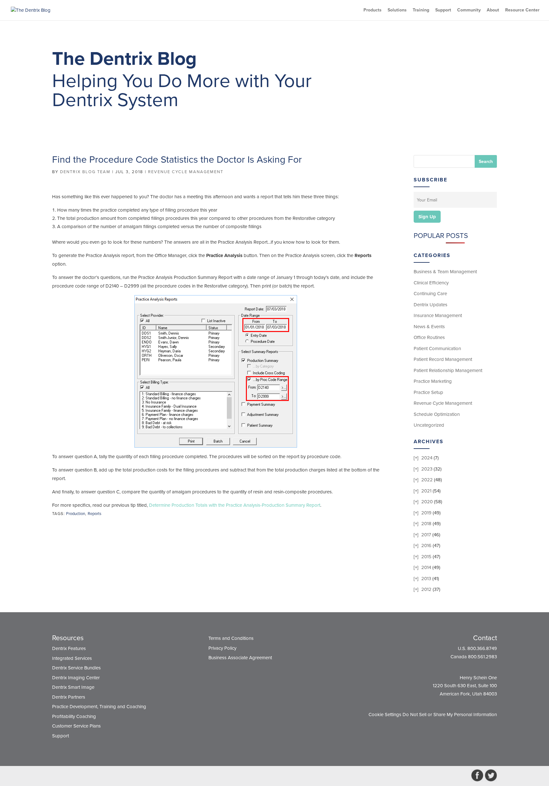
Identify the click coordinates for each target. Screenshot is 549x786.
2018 (426, 523)
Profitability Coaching (74, 716)
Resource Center (522, 10)
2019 (426, 513)
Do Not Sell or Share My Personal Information (450, 714)
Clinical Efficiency (431, 283)
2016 (426, 545)
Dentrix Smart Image (73, 687)
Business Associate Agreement (240, 658)
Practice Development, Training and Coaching (99, 706)
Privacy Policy (222, 648)
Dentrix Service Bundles (76, 668)
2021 (426, 491)
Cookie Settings (385, 714)
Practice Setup (428, 392)
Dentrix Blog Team (85, 171)
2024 (426, 458)
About (493, 10)
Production (75, 513)
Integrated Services (72, 658)
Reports (94, 513)
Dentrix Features (69, 648)
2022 (427, 480)
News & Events (429, 326)
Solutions (397, 10)
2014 (426, 567)
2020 (427, 502)
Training (421, 10)
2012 (426, 589)
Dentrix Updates (430, 305)
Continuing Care (430, 293)
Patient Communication (437, 348)
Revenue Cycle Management (185, 171)
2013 (426, 578)
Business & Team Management (445, 271)
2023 (426, 469)
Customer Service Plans (76, 726)
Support (443, 10)
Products (372, 10)
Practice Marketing (433, 381)
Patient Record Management (443, 359)
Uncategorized (429, 425)
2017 (426, 535)
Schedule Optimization (437, 414)
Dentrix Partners (68, 697)
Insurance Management (438, 315)
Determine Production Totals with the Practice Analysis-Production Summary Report (234, 505)
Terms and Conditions (231, 638)
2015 (426, 556)
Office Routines (429, 337)
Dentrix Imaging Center (76, 678)
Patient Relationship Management (448, 370)
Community (469, 10)
